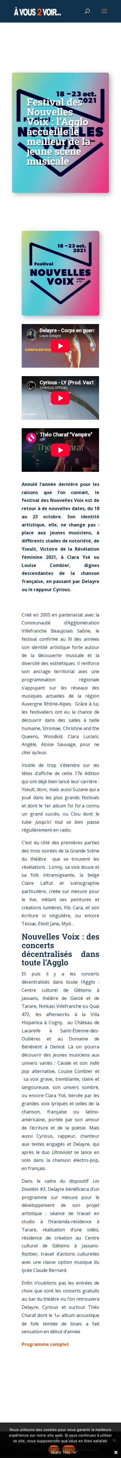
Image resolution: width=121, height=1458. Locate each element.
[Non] (114, 1440)
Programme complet (45, 1344)
